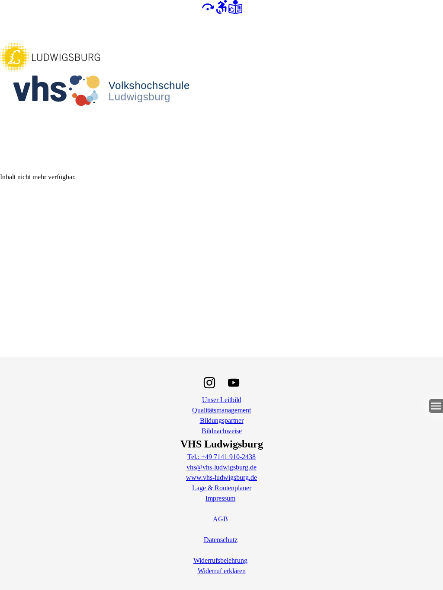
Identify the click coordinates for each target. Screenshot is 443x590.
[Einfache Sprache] (235, 6)
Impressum (220, 498)
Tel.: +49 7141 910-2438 (221, 456)
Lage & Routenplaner (221, 488)
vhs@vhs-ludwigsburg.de (221, 467)
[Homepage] (221, 92)
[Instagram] (209, 383)
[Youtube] (234, 383)
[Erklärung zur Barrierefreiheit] (221, 6)
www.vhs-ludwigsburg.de (221, 477)
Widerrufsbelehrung (220, 560)
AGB (220, 519)
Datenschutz (221, 539)
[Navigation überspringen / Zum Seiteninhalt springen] (208, 6)
